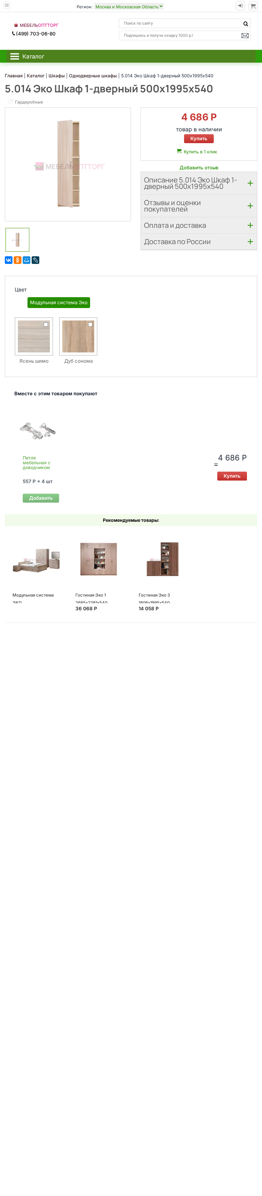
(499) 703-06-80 (36, 34)
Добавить (41, 498)
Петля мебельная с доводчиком (36, 462)
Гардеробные (28, 101)
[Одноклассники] (17, 260)
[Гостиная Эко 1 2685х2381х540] (99, 559)
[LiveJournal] (35, 260)
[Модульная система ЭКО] (36, 559)
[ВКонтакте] (8, 260)
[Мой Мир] (26, 260)
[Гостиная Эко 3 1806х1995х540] (163, 559)
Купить (198, 138)
